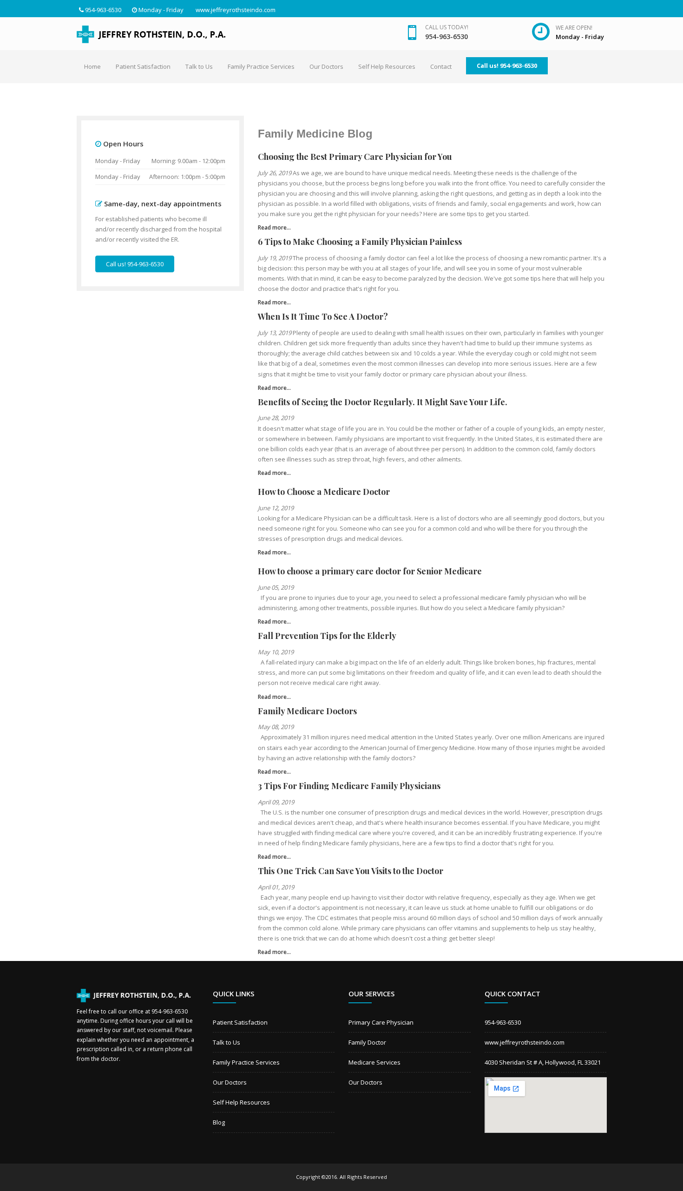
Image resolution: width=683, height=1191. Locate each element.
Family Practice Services (261, 66)
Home (92, 66)
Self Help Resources (386, 66)
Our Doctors (326, 66)
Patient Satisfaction (143, 66)
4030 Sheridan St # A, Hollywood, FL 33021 (543, 1062)
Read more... (274, 227)
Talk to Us (199, 66)
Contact (441, 66)
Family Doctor (367, 1042)
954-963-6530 (103, 10)
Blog (219, 1122)
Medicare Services (374, 1062)
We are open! (574, 28)
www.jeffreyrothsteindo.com (236, 10)
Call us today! (446, 27)
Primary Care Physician (381, 1022)
